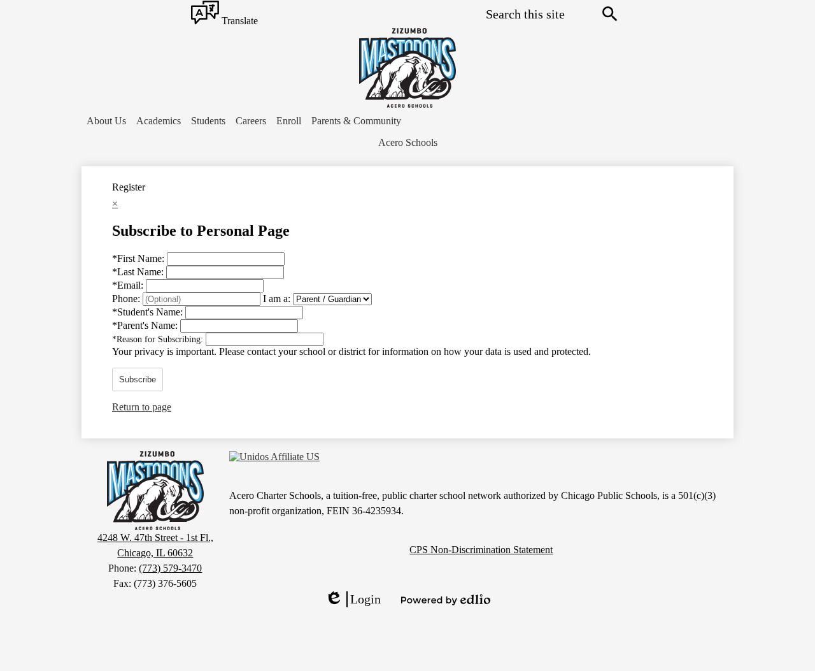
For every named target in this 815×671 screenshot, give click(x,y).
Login (353, 599)
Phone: (127, 298)
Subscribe (137, 379)
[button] (106, 121)
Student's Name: (148, 312)
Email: (129, 285)
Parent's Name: (146, 325)
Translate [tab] (238, 21)
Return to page (141, 406)
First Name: (139, 258)
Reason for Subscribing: (159, 339)
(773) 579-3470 (170, 568)
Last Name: (139, 271)
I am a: (276, 298)
